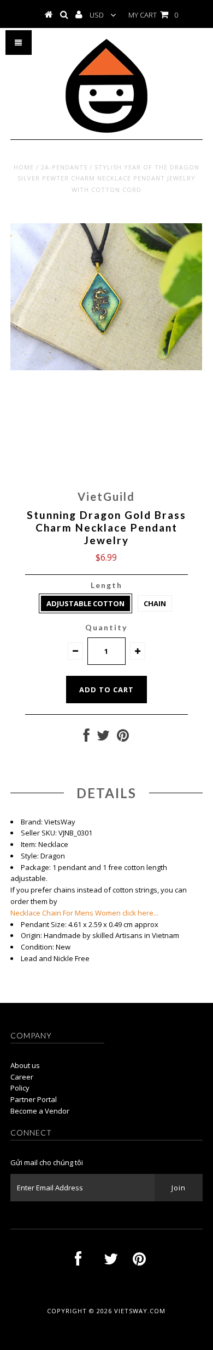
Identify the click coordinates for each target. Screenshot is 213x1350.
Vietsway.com (139, 1311)
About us (25, 1065)
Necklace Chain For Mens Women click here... (84, 913)
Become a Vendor (39, 1111)
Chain (155, 603)
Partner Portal (33, 1099)
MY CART (153, 15)
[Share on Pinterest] (123, 738)
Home (24, 167)
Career (21, 1077)
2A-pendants (64, 167)
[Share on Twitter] (103, 738)
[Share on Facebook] (87, 738)
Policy (19, 1088)
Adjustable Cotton (85, 603)
